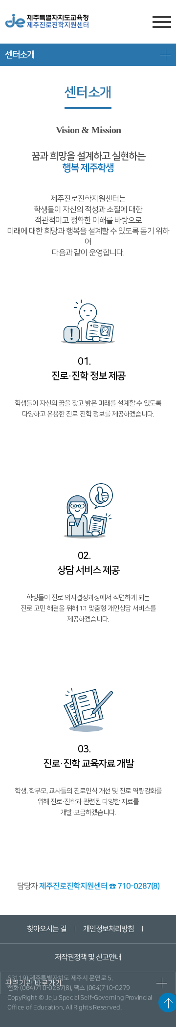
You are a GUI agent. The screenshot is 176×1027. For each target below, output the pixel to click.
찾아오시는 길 (46, 929)
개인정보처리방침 (108, 929)
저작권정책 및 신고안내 (88, 957)
